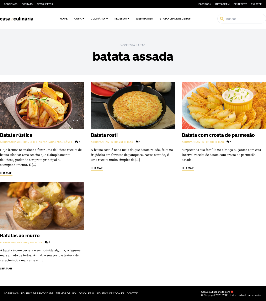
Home (64, 18)
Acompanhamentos (14, 142)
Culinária (98, 18)
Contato (27, 4)
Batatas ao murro (20, 235)
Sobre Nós (10, 4)
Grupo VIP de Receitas (175, 18)
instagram (222, 4)
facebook (204, 4)
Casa (78, 18)
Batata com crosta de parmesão (218, 135)
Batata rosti (104, 135)
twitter (256, 4)
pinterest (240, 4)
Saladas (50, 142)
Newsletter (45, 4)
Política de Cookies (110, 293)
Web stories (144, 18)
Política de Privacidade (37, 293)
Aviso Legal (87, 293)
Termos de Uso (66, 293)
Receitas (121, 18)
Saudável (65, 142)
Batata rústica (16, 135)
